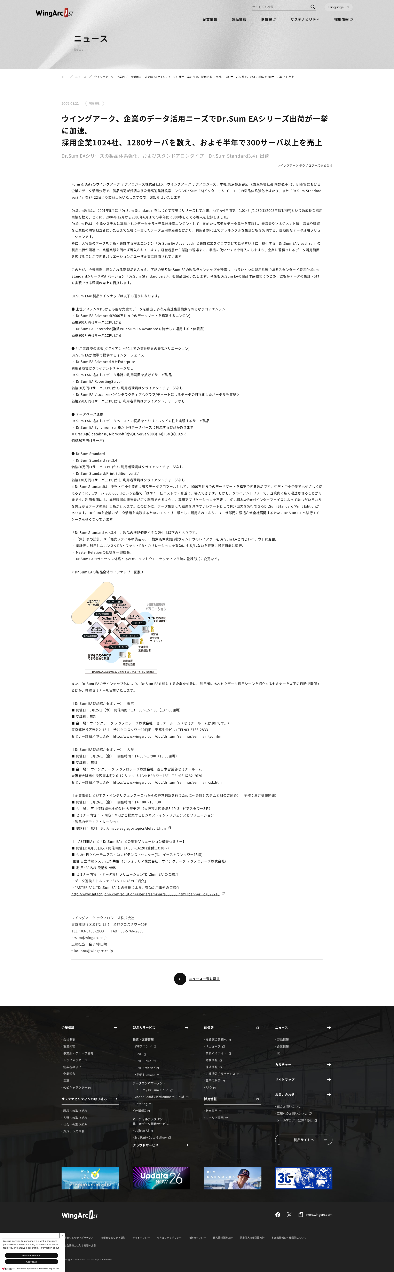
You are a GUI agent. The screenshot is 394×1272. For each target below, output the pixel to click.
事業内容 (69, 1046)
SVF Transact (146, 1074)
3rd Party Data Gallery (150, 1137)
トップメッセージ (75, 1060)
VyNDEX (140, 1110)
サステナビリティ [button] (305, 19)
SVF (139, 1054)
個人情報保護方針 (223, 1238)
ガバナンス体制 (73, 1131)
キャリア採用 (215, 1117)
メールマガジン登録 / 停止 (295, 1120)
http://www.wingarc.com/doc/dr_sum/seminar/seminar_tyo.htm (167, 736)
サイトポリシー (141, 1238)
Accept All (31, 1261)
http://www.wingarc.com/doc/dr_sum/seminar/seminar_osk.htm (167, 782)
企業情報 (283, 1046)
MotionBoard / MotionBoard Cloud (159, 1097)
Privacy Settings (31, 1255)
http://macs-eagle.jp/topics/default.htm (132, 828)
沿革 (66, 1080)
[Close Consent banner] (62, 1235)
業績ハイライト (217, 1053)
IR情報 (266, 19)
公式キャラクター (75, 1087)
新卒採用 (212, 1111)
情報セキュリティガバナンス (78, 1238)
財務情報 (212, 1060)
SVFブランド (143, 1046)
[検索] (312, 7)
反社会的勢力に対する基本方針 (79, 1245)
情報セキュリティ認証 (113, 1238)
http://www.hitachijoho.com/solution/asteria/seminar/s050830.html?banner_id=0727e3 (145, 893)
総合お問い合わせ (289, 1106)
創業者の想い (72, 1067)
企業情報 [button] (210, 19)
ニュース (80, 77)
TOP (64, 77)
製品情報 (239, 19)
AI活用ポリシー (197, 1238)
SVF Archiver (146, 1068)
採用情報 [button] (341, 19)
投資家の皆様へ (217, 1039)
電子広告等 (213, 1080)
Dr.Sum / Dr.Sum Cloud (151, 1090)
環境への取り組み (75, 1111)
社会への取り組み (75, 1124)
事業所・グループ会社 (78, 1053)
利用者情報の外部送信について (289, 1238)
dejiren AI (142, 1130)
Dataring (141, 1104)
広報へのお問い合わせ (292, 1113)
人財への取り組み (75, 1117)
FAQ (209, 1087)
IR (278, 1053)
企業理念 (69, 1074)
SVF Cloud (144, 1061)
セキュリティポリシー (169, 1238)
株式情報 (212, 1067)
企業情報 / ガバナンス (221, 1074)
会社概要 (69, 1039)
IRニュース (213, 1046)
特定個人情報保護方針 (252, 1238)
